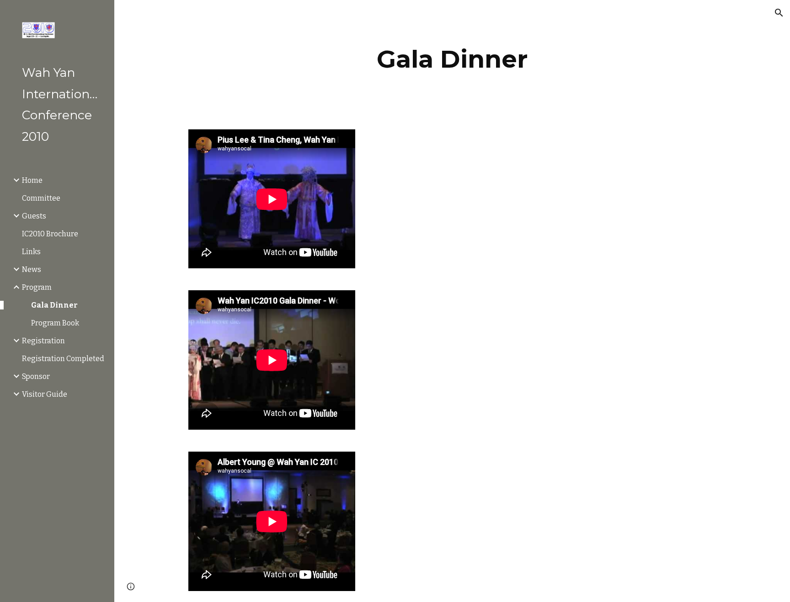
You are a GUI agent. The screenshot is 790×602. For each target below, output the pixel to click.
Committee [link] (41, 198)
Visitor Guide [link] (44, 394)
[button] (779, 13)
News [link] (31, 269)
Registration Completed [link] (63, 358)
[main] (452, 59)
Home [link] (32, 180)
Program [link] (37, 287)
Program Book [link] (55, 323)
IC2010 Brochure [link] (50, 233)
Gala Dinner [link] (54, 305)
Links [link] (31, 251)
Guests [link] (34, 216)
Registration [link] (43, 340)
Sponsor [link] (36, 376)
